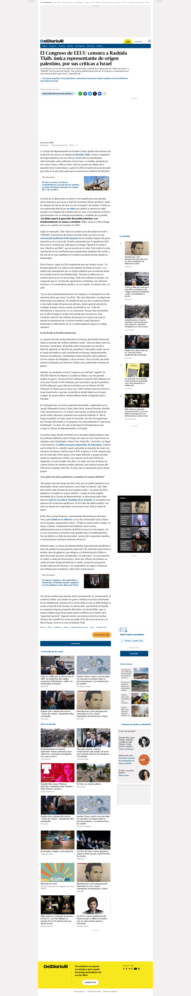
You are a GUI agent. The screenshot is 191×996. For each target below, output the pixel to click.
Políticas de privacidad (94, 991)
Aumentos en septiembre (107, 2)
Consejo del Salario (78, 2)
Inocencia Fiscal (131, 2)
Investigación (80, 46)
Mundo (42, 627)
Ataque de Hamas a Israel (79, 627)
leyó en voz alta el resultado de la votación (71, 499)
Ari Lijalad (97, 2)
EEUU (50, 627)
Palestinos (57, 627)
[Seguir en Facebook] (126, 969)
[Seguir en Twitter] (124, 969)
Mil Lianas (90, 46)
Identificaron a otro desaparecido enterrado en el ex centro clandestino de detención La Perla (92, 713)
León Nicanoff (45, 759)
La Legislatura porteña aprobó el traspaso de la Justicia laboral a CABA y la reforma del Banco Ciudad (125, 546)
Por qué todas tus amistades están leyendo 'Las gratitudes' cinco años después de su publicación (136, 382)
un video (71, 208)
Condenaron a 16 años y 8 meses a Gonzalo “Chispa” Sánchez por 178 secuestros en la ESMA (126, 520)
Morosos (64, 2)
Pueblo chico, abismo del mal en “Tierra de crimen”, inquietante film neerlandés (57, 713)
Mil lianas (148, 2)
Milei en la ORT (57, 2)
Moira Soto (44, 719)
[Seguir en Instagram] (132, 969)
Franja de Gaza (101, 627)
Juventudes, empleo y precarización (57, 851)
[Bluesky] (90, 94)
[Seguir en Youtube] (135, 969)
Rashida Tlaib (83, 154)
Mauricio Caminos (47, 926)
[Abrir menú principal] (149, 41)
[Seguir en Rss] (139, 969)
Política (44, 46)
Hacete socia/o (128, 42)
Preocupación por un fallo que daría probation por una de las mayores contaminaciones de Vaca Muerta (127, 674)
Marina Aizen (81, 787)
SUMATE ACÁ (90, 982)
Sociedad (62, 46)
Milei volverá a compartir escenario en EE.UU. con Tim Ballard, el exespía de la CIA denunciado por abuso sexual (57, 920)
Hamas (66, 627)
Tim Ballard (86, 2)
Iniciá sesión (138, 41)
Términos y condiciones (110, 991)
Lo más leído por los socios (52, 651)
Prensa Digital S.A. (79, 991)
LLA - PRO (124, 2)
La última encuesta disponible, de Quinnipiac (79, 444)
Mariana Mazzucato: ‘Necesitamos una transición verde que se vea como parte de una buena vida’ (125, 699)
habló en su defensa (62, 519)
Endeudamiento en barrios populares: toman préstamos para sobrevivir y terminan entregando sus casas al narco (56, 753)
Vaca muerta (118, 2)
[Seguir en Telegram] (129, 969)
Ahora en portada (48, 724)
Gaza (92, 627)
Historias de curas (49, 883)
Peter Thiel (70, 2)
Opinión (70, 46)
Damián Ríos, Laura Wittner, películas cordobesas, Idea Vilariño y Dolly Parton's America (57, 786)
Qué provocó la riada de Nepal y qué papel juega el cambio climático (125, 686)
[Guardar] (105, 94)
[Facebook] (85, 94)
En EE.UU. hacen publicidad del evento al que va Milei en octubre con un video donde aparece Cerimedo (92, 920)
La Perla (92, 2)
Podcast (99, 46)
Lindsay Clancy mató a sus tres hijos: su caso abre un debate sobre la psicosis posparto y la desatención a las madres (93, 680)
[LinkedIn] (100, 94)
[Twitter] (95, 94)
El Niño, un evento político (89, 784)
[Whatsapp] (80, 94)
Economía (52, 46)
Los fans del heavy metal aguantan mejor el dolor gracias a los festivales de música (93, 853)
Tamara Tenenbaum (47, 791)
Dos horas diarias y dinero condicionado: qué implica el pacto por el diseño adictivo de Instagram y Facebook (93, 753)
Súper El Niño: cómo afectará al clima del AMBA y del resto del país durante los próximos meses (125, 711)
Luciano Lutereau (140, 2)
